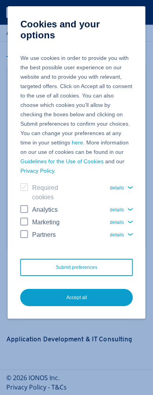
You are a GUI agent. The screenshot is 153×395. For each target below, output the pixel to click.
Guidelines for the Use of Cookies (62, 161)
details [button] (117, 188)
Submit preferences (76, 267)
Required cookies (45, 192)
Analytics (45, 209)
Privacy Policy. (38, 171)
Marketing (46, 222)
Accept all (76, 297)
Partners (44, 234)
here (77, 142)
